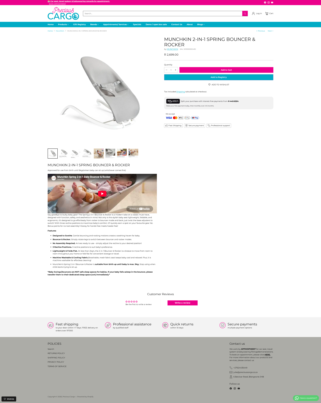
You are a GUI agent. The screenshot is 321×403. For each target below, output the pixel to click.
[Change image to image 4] (87, 154)
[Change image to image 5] (99, 154)
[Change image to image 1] (53, 154)
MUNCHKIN (172, 49)
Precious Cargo (69, 397)
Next (270, 31)
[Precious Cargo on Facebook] (265, 3)
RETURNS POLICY (56, 353)
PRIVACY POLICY (56, 362)
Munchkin (60, 31)
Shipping (180, 91)
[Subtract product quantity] (166, 70)
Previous (261, 31)
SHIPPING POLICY (56, 357)
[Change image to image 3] (76, 154)
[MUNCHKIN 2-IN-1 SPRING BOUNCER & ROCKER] (102, 91)
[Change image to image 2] (64, 154)
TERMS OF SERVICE (57, 366)
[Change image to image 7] (122, 154)
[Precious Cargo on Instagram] (268, 3)
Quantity (168, 64)
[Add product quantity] (175, 70)
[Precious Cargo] (63, 13)
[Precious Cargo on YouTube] (272, 3)
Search (51, 349)
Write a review (182, 303)
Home (50, 31)
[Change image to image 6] (110, 154)
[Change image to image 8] (133, 154)
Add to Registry (219, 77)
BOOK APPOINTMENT (57, 3)
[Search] (245, 13)
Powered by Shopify (85, 397)
